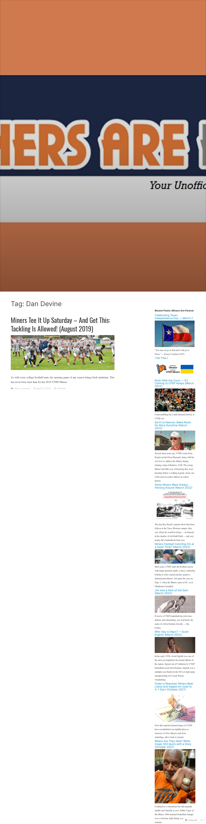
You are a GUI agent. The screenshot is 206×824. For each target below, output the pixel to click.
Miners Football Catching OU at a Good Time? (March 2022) (174, 545)
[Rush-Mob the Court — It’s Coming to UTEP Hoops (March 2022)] (175, 410)
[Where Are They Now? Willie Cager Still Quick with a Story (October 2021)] (175, 802)
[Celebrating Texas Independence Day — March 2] (175, 346)
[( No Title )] (175, 376)
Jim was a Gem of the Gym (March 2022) (171, 592)
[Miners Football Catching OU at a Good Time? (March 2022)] (175, 562)
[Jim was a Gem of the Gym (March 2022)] (175, 612)
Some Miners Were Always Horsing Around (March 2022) (173, 486)
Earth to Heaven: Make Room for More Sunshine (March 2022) (173, 425)
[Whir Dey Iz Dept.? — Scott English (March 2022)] (175, 652)
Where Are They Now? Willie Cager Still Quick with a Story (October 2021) (173, 744)
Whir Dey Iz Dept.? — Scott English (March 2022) (171, 633)
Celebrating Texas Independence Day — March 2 (174, 317)
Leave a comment (22, 388)
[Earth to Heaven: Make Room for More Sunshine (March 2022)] (175, 449)
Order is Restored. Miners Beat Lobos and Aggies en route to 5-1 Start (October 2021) (174, 686)
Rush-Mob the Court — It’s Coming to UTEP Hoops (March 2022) (174, 383)
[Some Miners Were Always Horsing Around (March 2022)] (175, 520)
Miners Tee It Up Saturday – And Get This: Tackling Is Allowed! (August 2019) (60, 324)
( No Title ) (161, 358)
